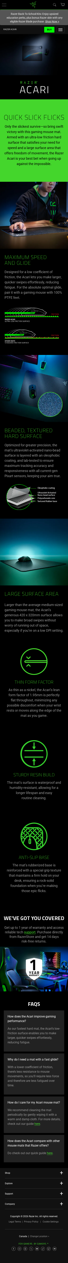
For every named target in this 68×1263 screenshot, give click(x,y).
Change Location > (39, 1236)
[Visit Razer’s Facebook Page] (13, 1248)
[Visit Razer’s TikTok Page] (43, 1248)
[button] (4, 4)
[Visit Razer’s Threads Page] (25, 1248)
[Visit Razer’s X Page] (31, 1248)
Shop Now (52, 21)
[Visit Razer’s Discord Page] (54, 1248)
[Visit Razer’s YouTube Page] (37, 1248)
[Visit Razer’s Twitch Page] (48, 1248)
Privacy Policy (31, 1221)
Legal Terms (15, 1221)
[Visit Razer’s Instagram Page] (19, 1248)
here (37, 1124)
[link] (33, 4)
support (30, 932)
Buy (49, 29)
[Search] (54, 4)
